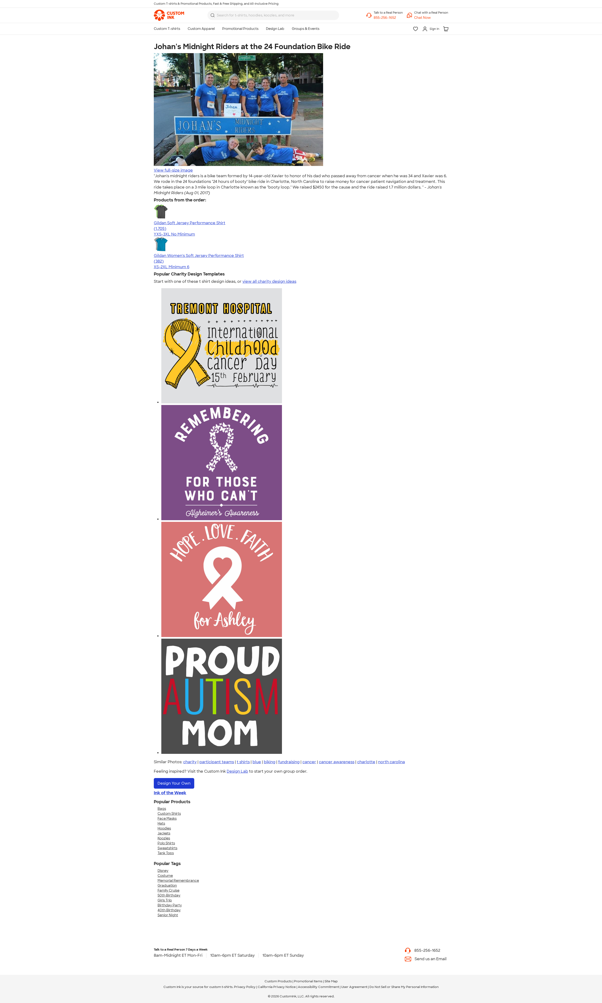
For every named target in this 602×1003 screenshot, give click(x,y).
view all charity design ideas (269, 281)
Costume (165, 875)
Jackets (164, 833)
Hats (161, 823)
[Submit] (212, 15)
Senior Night (168, 915)
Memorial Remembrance (178, 880)
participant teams (216, 761)
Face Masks (167, 818)
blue (257, 761)
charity (190, 761)
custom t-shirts (221, 987)
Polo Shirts (166, 843)
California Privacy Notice (277, 987)
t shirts (243, 761)
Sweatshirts (167, 848)
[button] (431, 17)
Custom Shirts (169, 813)
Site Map (331, 981)
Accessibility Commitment (318, 987)
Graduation (167, 885)
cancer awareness (336, 761)
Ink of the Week (170, 793)
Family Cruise (168, 890)
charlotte (366, 761)
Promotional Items (308, 981)
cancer (309, 761)
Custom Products (278, 981)
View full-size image (173, 170)
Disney (163, 871)
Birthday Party (170, 905)
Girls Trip (165, 900)
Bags (162, 808)
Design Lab (237, 771)
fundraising (289, 761)
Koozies (164, 838)
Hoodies (164, 828)
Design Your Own (174, 783)
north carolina (391, 761)
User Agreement (354, 987)
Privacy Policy (245, 987)
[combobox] (273, 15)
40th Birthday (169, 910)
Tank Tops (166, 853)
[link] (169, 15)
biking (269, 761)
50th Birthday (169, 895)
